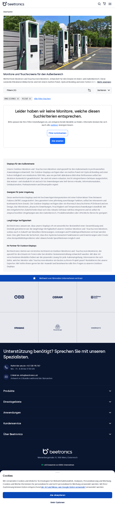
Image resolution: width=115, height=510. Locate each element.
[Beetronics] (13, 4)
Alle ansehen (57, 141)
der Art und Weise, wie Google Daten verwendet (63, 487)
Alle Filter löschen (42, 99)
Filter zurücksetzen (57, 133)
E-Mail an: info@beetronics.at (24, 375)
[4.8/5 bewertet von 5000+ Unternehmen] (42, 465)
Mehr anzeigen (104, 82)
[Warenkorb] (104, 4)
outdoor (54, 125)
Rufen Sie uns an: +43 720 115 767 (25, 366)
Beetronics (48, 450)
